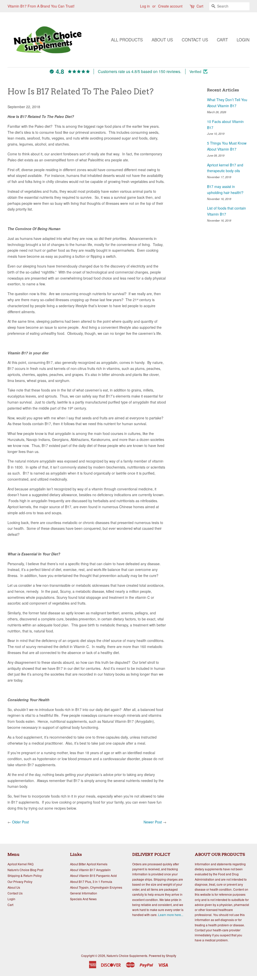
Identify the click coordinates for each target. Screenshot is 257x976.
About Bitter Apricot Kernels (88, 864)
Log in (145, 6)
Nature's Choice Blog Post (25, 870)
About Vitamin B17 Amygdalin (90, 870)
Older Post (20, 821)
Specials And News (83, 899)
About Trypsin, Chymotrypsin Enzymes (96, 887)
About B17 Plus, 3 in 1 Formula (91, 881)
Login (243, 39)
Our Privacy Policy (20, 881)
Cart (200, 6)
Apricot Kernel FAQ (20, 864)
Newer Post (153, 821)
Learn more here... (170, 915)
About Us (162, 39)
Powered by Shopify (162, 955)
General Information (83, 893)
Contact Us (195, 39)
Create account (170, 6)
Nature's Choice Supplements (127, 955)
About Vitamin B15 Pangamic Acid (93, 875)
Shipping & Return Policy (25, 875)
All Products (127, 39)
